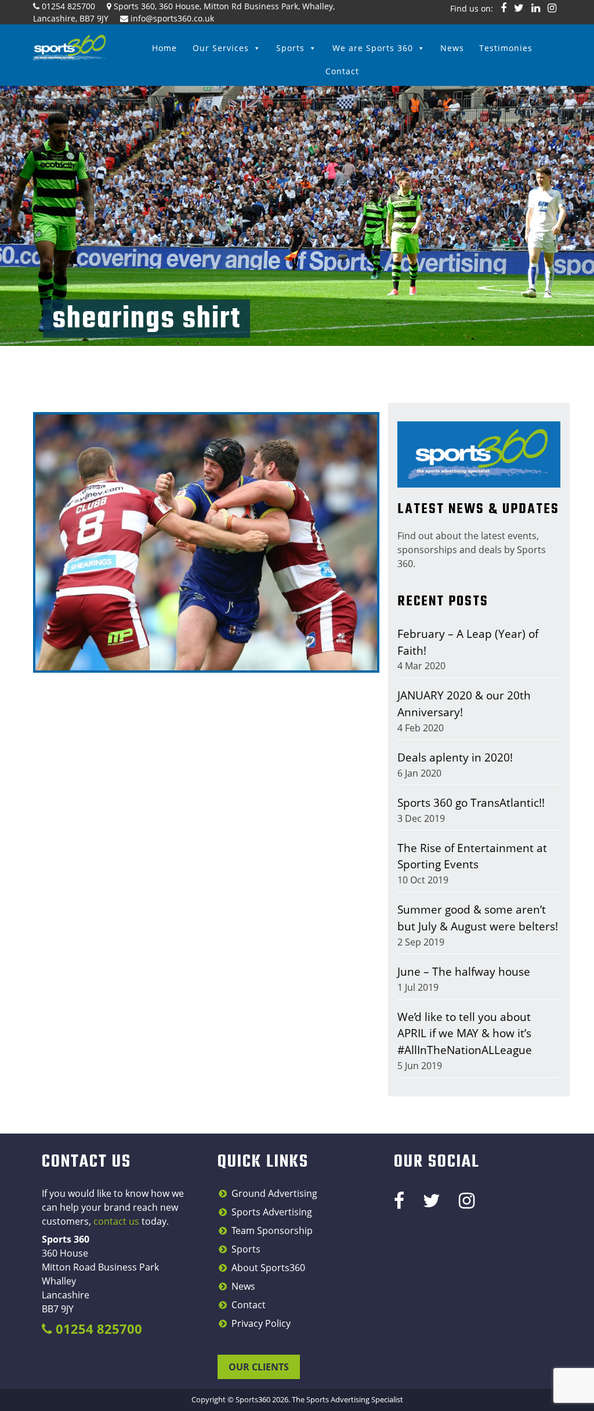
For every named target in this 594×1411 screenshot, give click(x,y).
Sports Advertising (271, 1212)
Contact (342, 71)
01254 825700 (68, 6)
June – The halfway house (463, 971)
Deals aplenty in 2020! (455, 757)
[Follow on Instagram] (552, 8)
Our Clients (259, 1367)
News (452, 47)
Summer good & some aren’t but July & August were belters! (477, 917)
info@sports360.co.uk (172, 18)
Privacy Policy (261, 1323)
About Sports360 (268, 1267)
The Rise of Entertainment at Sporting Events (472, 856)
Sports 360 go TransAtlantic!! (471, 802)
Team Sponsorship (272, 1230)
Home (164, 47)
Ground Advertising (274, 1193)
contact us (116, 1221)
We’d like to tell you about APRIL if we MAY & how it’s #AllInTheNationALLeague (464, 1033)
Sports (290, 47)
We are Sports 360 (372, 47)
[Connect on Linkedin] (535, 8)
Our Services (221, 47)
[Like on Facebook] (503, 8)
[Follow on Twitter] (519, 8)
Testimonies (506, 47)
